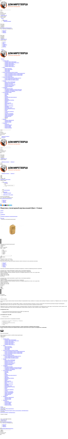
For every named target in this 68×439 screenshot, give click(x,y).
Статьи (1, 406)
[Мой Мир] (4, 205)
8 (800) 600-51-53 (4, 15)
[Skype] (10, 205)
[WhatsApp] (8, 205)
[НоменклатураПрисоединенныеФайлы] (12, 237)
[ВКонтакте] (1, 205)
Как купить (5, 264)
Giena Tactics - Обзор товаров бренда (7, 408)
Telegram (4, 31)
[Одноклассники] (2, 205)
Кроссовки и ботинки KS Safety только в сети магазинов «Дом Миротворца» (14, 410)
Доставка (4, 266)
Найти (2, 430)
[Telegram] (11, 205)
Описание (4, 262)
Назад (7, 183)
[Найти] (1, 11)
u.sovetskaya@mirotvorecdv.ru (6, 27)
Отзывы (4, 263)
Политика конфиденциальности (7, 428)
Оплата (4, 265)
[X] (5, 205)
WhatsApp (4, 32)
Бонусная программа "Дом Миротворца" (7, 412)
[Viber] (7, 205)
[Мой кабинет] (0, 160)
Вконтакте (4, 30)
